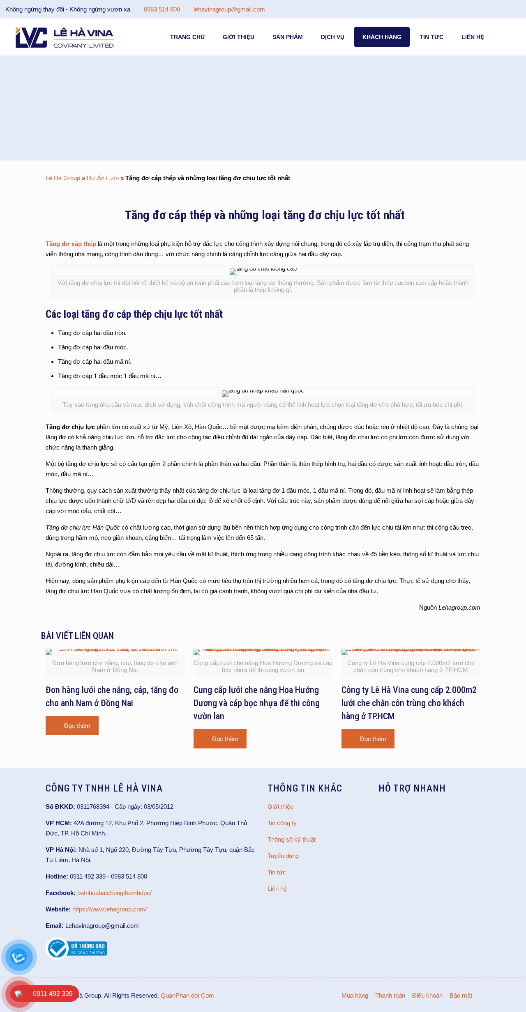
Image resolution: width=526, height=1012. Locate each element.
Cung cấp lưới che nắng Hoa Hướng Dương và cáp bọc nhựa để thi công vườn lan (257, 703)
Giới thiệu (280, 806)
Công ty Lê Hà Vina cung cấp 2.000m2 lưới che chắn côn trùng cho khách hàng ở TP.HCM (409, 703)
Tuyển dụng (283, 855)
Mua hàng (354, 995)
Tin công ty (282, 822)
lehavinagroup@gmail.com (229, 9)
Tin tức (277, 872)
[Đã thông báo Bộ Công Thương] (76, 958)
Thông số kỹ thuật (292, 839)
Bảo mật (461, 995)
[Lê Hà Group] (65, 36)
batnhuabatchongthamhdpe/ (114, 892)
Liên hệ (277, 888)
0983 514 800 (162, 9)
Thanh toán (390, 995)
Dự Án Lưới (103, 177)
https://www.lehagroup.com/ (109, 909)
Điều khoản (427, 995)
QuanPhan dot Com (187, 995)
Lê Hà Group (63, 177)
